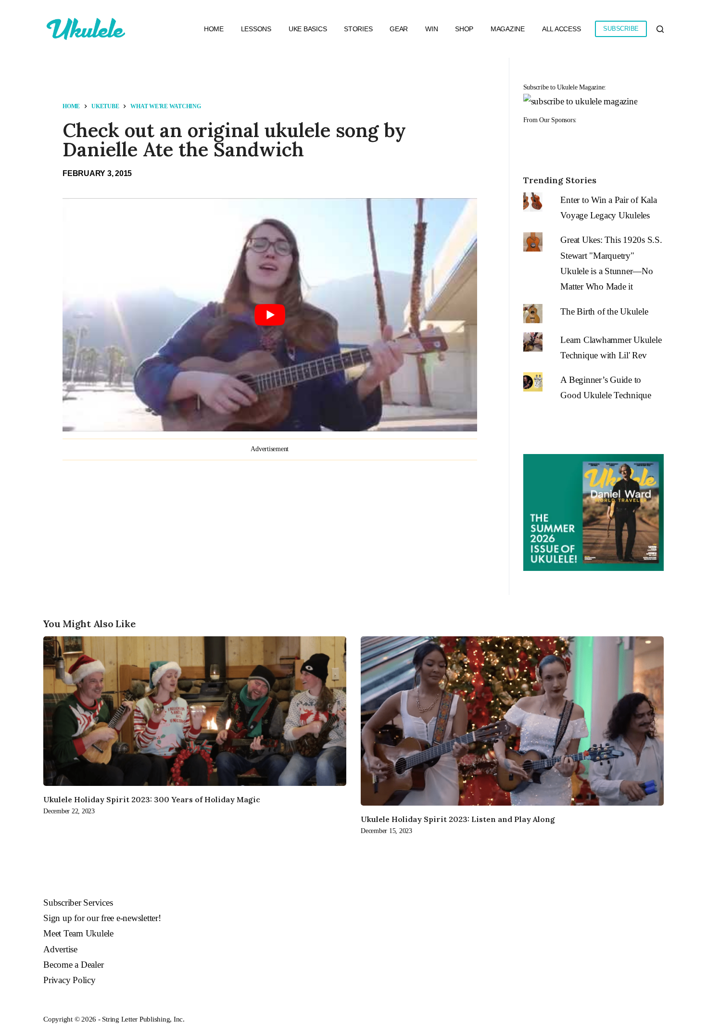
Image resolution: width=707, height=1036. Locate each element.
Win (431, 29)
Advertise (60, 949)
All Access (561, 29)
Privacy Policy (69, 980)
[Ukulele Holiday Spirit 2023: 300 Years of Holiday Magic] (194, 710)
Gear (399, 29)
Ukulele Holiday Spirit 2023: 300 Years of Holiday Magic (151, 799)
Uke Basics (308, 29)
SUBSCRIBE (621, 28)
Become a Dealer (73, 965)
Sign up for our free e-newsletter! (102, 918)
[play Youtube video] (270, 314)
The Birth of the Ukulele (604, 311)
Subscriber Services (78, 902)
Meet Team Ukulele (78, 933)
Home (214, 29)
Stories (358, 29)
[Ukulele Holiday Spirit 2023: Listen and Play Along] (512, 721)
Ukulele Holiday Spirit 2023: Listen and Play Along (458, 819)
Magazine (508, 29)
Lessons (256, 29)
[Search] (660, 29)
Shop (464, 29)
